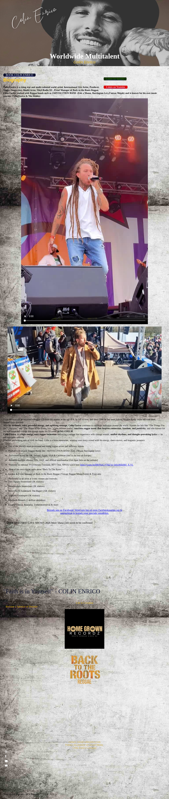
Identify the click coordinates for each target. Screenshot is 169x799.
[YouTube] (6, 765)
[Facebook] (5, 756)
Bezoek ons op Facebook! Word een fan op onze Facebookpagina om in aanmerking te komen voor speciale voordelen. (84, 511)
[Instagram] (6, 751)
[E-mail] (6, 760)
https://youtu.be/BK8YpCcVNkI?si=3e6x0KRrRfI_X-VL (106, 465)
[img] (34, 18)
